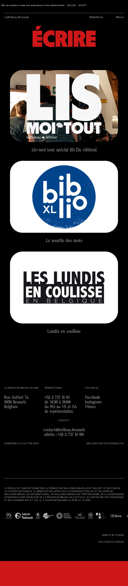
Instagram (93, 402)
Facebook (92, 397)
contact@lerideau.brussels (64, 430)
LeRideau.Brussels (16, 17)
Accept (82, 5)
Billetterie (96, 17)
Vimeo (90, 407)
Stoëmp (119, 535)
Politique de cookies (111, 542)
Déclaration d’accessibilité (105, 443)
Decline (71, 5)
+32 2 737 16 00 (71, 435)
